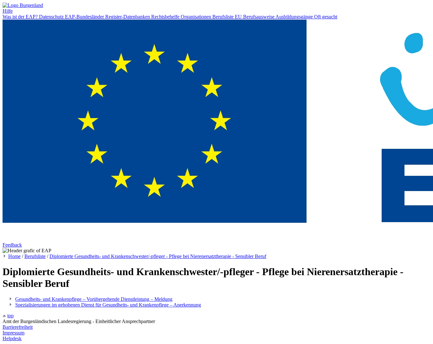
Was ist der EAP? (21, 16)
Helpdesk (12, 338)
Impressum (13, 332)
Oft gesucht (325, 16)
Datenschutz (52, 16)
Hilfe (8, 11)
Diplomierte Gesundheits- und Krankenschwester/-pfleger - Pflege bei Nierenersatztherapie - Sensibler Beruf (157, 256)
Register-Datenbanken (128, 16)
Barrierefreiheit (18, 327)
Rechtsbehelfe (166, 16)
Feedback (12, 245)
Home (14, 256)
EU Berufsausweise (255, 16)
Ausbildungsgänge (294, 16)
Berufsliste (223, 16)
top (10, 315)
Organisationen (196, 16)
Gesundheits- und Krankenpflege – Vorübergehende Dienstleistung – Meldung (93, 299)
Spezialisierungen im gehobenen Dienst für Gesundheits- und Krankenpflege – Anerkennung (108, 305)
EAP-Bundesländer (85, 16)
